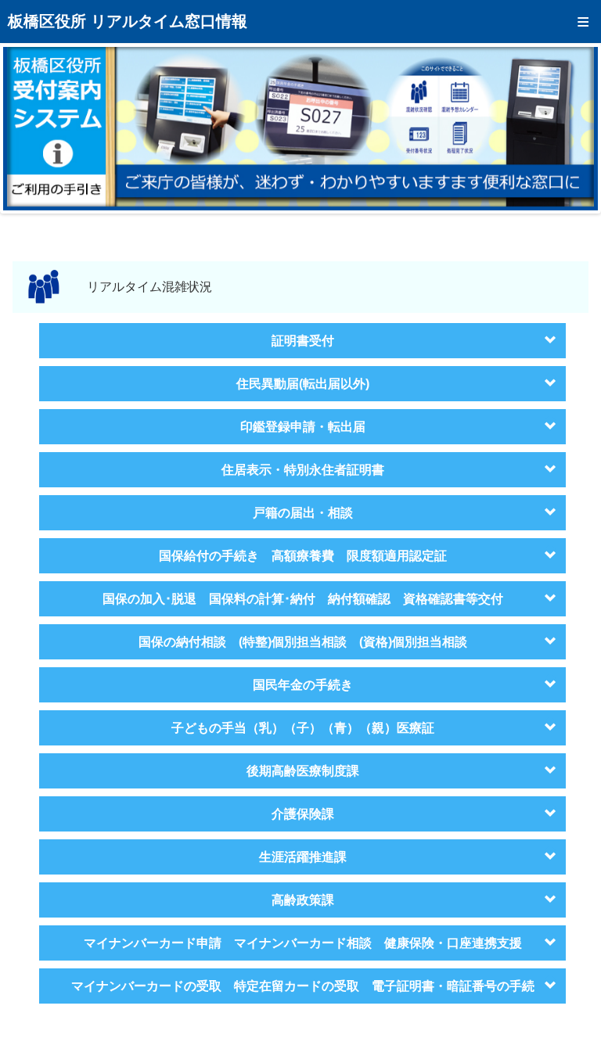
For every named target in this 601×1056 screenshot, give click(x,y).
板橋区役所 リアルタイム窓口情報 (127, 21)
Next (574, 128)
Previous (26, 128)
